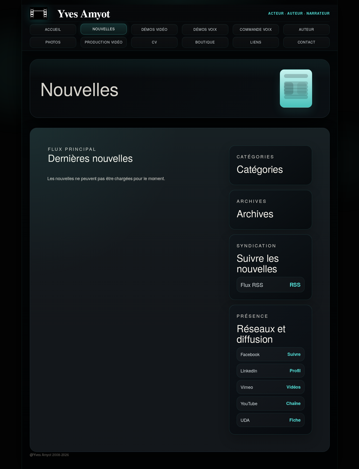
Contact (307, 42)
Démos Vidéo (154, 29)
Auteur (306, 29)
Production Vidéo (103, 42)
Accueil (53, 29)
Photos (53, 42)
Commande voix (256, 29)
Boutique (205, 42)
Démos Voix (205, 29)
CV (154, 42)
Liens (255, 42)
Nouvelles (104, 29)
